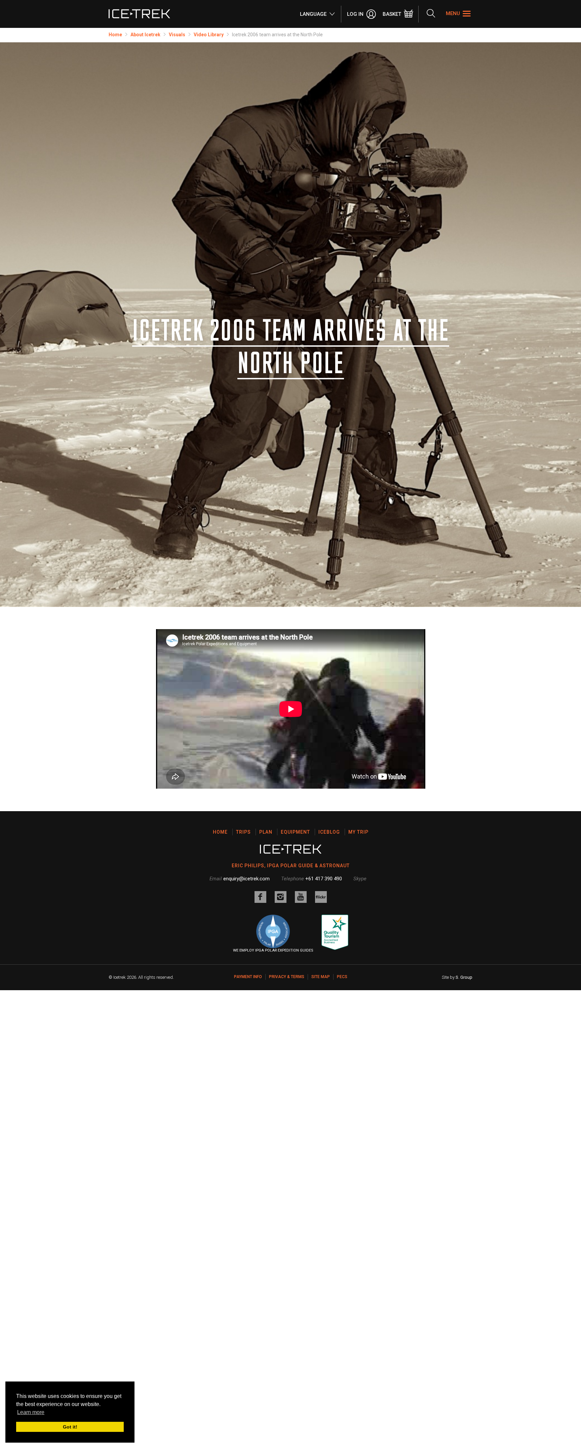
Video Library (209, 34)
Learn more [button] (30, 1412)
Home (115, 34)
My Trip (358, 832)
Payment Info (248, 976)
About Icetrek (145, 34)
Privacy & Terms (286, 976)
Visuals (177, 34)
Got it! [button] (70, 1427)
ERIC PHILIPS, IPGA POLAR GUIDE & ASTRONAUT (291, 865)
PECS (342, 976)
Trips (243, 832)
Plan (265, 832)
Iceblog (329, 832)
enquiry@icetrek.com (246, 879)
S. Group (464, 977)
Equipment (295, 832)
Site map (320, 976)
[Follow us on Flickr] (321, 897)
